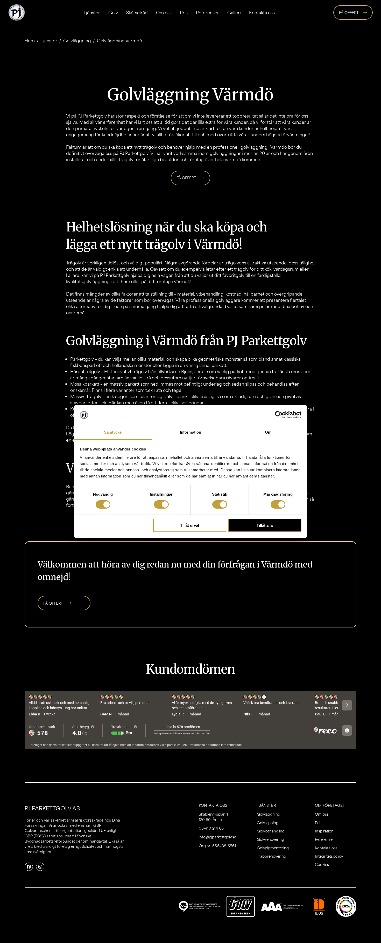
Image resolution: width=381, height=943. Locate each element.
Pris (184, 12)
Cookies (322, 864)
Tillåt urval (189, 525)
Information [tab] (190, 432)
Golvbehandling (271, 831)
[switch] (161, 504)
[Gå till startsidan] (16, 12)
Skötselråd (137, 12)
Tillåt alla (265, 525)
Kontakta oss (262, 12)
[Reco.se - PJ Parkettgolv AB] (346, 906)
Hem (30, 40)
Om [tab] (268, 432)
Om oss (164, 12)
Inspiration (324, 831)
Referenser (207, 12)
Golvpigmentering (273, 847)
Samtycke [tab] (113, 432)
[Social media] (29, 867)
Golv (113, 12)
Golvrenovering (270, 839)
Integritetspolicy (329, 856)
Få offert (349, 12)
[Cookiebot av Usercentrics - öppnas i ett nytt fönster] (278, 415)
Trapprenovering (271, 856)
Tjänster (91, 12)
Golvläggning (77, 40)
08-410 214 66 (211, 828)
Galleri (234, 12)
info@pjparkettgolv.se (217, 837)
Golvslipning (267, 822)
